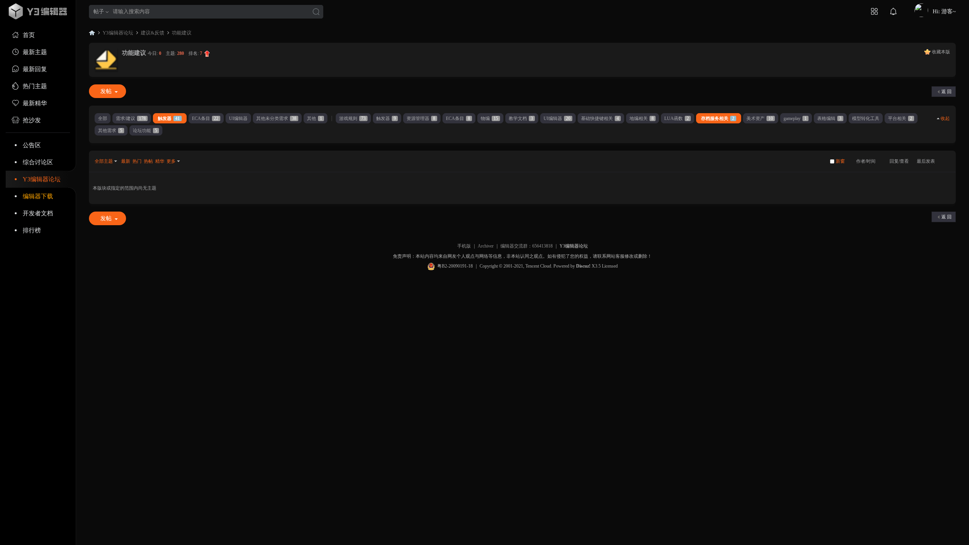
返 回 (946, 91)
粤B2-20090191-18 (455, 266)
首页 (29, 35)
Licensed (610, 266)
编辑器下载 (38, 196)
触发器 (169, 118)
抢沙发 (32, 120)
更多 (171, 161)
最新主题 (35, 52)
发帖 (106, 91)
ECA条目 (205, 118)
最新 (125, 161)
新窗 (840, 161)
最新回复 (35, 69)
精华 (159, 161)
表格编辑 (829, 118)
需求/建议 (131, 118)
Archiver (486, 246)
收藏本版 (941, 51)
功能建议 (182, 33)
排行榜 (32, 230)
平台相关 (900, 118)
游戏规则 (352, 118)
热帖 (148, 161)
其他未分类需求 (276, 118)
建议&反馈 (152, 33)
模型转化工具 (865, 118)
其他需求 (110, 130)
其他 (314, 118)
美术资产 (759, 118)
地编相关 (641, 118)
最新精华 (35, 103)
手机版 (464, 246)
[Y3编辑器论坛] (38, 11)
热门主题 (35, 86)
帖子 (98, 11)
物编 (489, 118)
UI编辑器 (238, 118)
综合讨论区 (38, 162)
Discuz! (583, 266)
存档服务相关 (717, 118)
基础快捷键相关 (600, 118)
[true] (316, 12)
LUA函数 (676, 118)
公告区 (32, 145)
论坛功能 (145, 130)
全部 (102, 118)
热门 (137, 161)
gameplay (795, 118)
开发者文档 (38, 213)
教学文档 (521, 118)
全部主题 (104, 161)
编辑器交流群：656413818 (526, 246)
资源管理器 (421, 118)
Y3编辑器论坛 (42, 179)
